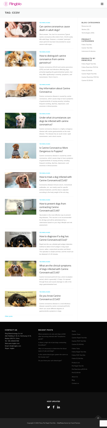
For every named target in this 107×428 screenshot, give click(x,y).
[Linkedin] (58, 407)
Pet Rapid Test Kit (77, 366)
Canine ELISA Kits (78, 344)
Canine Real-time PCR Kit (90, 77)
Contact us (75, 383)
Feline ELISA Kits (77, 358)
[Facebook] (53, 407)
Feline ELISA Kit (87, 70)
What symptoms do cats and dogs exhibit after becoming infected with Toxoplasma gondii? (52, 336)
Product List (76, 362)
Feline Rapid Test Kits (89, 64)
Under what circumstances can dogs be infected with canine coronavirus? (55, 121)
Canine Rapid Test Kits (89, 74)
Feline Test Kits (87, 44)
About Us (75, 377)
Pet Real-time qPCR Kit (79, 369)
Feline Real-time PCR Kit (90, 67)
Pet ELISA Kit (76, 372)
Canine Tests (76, 334)
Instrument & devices (89, 51)
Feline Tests (76, 348)
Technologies (44, 22)
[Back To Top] (98, 418)
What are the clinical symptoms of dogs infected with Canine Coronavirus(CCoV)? (55, 269)
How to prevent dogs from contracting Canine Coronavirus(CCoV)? (52, 207)
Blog (73, 380)
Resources (85, 26)
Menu (102, 4)
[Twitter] (48, 407)
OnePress (60, 423)
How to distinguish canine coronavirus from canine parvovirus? (52, 59)
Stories (84, 29)
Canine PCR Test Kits (79, 341)
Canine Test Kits (87, 48)
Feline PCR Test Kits (78, 355)
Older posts (9, 316)
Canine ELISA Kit (87, 80)
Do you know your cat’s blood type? (50, 360)
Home (74, 331)
